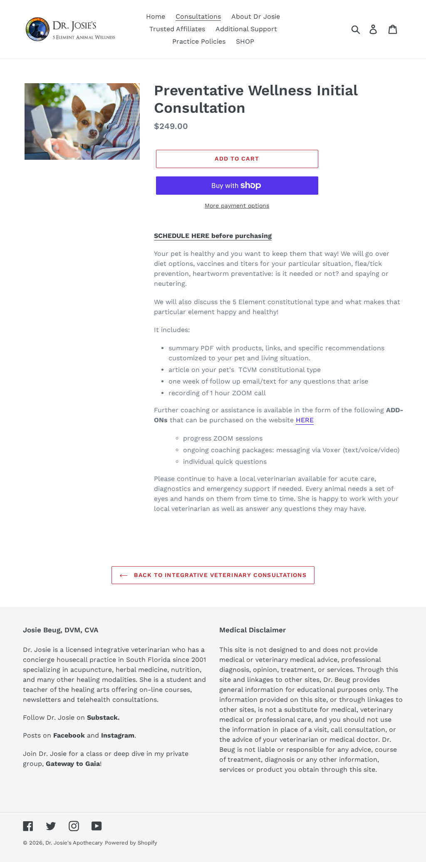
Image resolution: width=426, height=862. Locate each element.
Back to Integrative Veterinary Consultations (219, 575)
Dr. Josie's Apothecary (74, 843)
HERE (305, 420)
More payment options (237, 205)
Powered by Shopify (131, 843)
